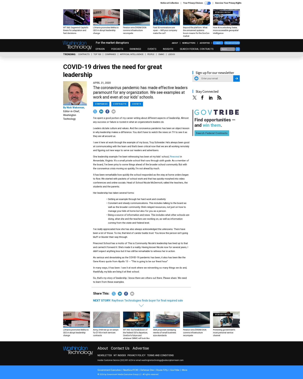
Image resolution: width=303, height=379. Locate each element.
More (184, 370)
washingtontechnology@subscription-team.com (162, 360)
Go (238, 49)
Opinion (100, 49)
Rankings (135, 49)
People (150, 54)
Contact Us (120, 348)
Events (152, 49)
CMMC (161, 54)
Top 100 (97, 54)
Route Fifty (162, 370)
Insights (168, 49)
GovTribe (174, 370)
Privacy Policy (137, 355)
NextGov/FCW (130, 370)
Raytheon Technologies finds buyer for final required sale (147, 300)
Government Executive (109, 370)
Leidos (171, 54)
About (175, 43)
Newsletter (105, 355)
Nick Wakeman (75, 107)
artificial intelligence (131, 54)
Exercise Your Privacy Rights (228, 3)
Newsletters (188, 43)
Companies (110, 54)
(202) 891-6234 (126, 360)
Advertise (205, 43)
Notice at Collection (169, 3)
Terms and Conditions (160, 355)
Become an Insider (233, 43)
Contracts (84, 54)
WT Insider (119, 355)
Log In (218, 43)
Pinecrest (175, 156)
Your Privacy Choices (193, 3)
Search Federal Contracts (197, 49)
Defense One (147, 370)
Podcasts (117, 49)
